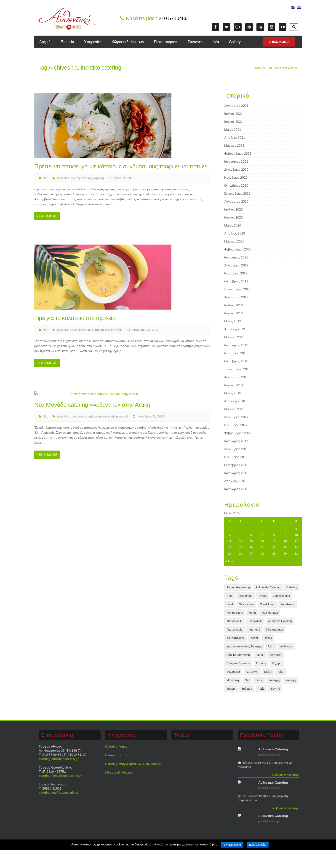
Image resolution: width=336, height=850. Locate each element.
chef (229, 595)
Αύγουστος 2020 (236, 201)
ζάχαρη (276, 663)
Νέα (216, 42)
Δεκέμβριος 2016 (236, 449)
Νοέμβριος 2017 (236, 425)
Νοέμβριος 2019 (236, 273)
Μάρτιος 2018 (234, 409)
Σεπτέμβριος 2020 (237, 193)
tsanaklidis (255, 621)
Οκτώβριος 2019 (236, 281)
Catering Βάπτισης (118, 755)
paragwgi (122, 416)
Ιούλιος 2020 (233, 209)
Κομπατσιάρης (236, 638)
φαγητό (275, 688)
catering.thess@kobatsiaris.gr (60, 775)
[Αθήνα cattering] (67, 28)
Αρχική (45, 42)
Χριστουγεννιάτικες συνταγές (244, 646)
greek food (267, 604)
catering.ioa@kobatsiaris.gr (58, 792)
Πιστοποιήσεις (166, 42)
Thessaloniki (234, 621)
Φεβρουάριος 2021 (237, 153)
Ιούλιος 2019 (233, 305)
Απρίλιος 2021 (234, 137)
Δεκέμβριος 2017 (236, 417)
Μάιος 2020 (232, 225)
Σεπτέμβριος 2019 (237, 289)
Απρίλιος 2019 (234, 329)
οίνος (259, 680)
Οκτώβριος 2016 (236, 465)
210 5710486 (173, 18)
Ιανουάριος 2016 (236, 473)
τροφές (231, 688)
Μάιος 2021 (232, 129)
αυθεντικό (286, 646)
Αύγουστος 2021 (236, 105)
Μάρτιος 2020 (234, 241)
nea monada (107, 416)
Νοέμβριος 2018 (236, 353)
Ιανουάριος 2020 (236, 257)
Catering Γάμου (116, 746)
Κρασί (254, 638)
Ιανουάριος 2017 (236, 441)
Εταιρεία (67, 42)
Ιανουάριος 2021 (236, 161)
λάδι (280, 671)
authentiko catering (68, 178)
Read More (47, 216)
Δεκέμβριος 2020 (236, 169)
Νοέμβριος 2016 (236, 457)
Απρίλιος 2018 (234, 401)
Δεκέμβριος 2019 (236, 265)
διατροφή (98, 178)
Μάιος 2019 (232, 321)
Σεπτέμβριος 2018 (237, 369)
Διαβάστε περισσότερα (285, 775)
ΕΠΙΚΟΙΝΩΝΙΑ (279, 42)
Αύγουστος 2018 (236, 377)
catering (86, 178)
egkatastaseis (90, 416)
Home (257, 67)
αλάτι (271, 646)
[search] (294, 27)
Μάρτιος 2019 (234, 337)
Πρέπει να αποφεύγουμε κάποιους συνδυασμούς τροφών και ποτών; (120, 166)
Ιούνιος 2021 (233, 121)
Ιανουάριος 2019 (236, 345)
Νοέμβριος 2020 (236, 177)
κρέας (268, 671)
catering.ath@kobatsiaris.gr (59, 759)
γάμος (260, 655)
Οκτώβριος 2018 (236, 361)
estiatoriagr (245, 595)
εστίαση (261, 663)
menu (252, 612)
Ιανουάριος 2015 (236, 489)
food (230, 604)
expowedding (281, 595)
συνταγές (274, 680)
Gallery (235, 42)
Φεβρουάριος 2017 (237, 433)
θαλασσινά (233, 671)
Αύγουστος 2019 (236, 297)
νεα (247, 680)
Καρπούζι (254, 629)
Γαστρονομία (235, 629)
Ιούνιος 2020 (233, 217)
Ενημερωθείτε (257, 844)
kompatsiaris (235, 612)
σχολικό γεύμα (113, 329)
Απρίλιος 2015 (234, 481)
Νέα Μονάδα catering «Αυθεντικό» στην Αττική (92, 404)
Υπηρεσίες (92, 42)
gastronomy (246, 604)
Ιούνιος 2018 (233, 385)
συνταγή (291, 680)
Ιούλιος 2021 (233, 113)
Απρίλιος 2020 (234, 233)
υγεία (261, 688)
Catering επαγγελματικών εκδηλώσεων (133, 764)
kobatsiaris (287, 604)
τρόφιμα (247, 688)
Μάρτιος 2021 (234, 145)
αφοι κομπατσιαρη (238, 655)
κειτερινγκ (252, 671)
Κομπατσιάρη (274, 629)
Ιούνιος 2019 (233, 313)
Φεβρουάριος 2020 (237, 249)
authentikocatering (238, 587)
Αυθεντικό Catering (280, 621)
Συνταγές (195, 42)
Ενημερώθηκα (232, 844)
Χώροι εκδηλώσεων (128, 42)
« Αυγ (229, 561)
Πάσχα (268, 638)
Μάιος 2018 (232, 393)
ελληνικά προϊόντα (238, 663)
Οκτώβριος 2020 (236, 185)
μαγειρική (233, 680)
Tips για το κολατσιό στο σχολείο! (75, 318)
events (263, 595)
